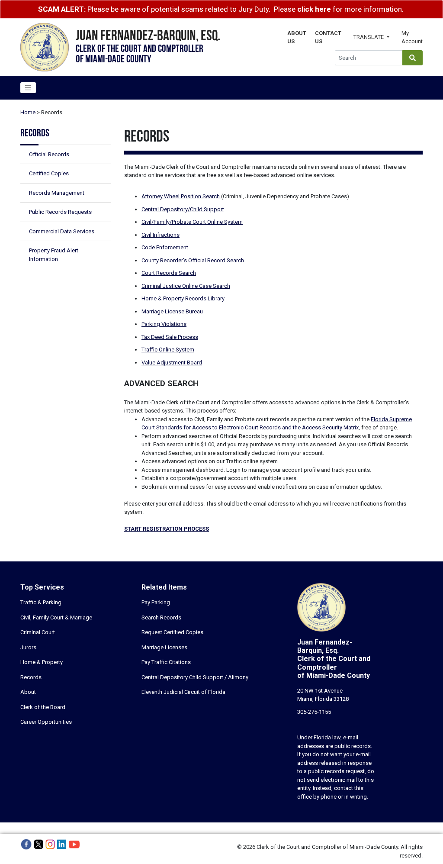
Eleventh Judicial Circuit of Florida (183, 692)
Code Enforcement (164, 247)
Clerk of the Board (42, 707)
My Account (412, 37)
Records (31, 677)
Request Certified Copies (172, 632)
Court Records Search (168, 273)
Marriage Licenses (164, 647)
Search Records (161, 617)
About (28, 692)
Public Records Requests (60, 212)
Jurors (28, 647)
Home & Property (41, 662)
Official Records (49, 154)
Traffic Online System (167, 349)
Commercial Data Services (61, 231)
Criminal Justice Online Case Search (185, 286)
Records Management (56, 193)
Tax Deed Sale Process (169, 337)
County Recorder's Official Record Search (192, 260)
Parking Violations (163, 324)
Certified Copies (49, 173)
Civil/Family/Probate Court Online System (192, 222)
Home (27, 112)
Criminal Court (37, 632)
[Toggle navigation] (28, 87)
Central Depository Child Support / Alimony (194, 677)
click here (314, 9)
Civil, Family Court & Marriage (56, 617)
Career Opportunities (46, 722)
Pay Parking (155, 602)
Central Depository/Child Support (182, 209)
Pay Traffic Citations (166, 662)
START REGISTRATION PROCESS (166, 528)
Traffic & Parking (40, 602)
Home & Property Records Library (183, 298)
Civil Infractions (160, 235)
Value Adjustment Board (171, 362)
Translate (369, 37)
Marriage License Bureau (172, 311)
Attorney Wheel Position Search (181, 196)
